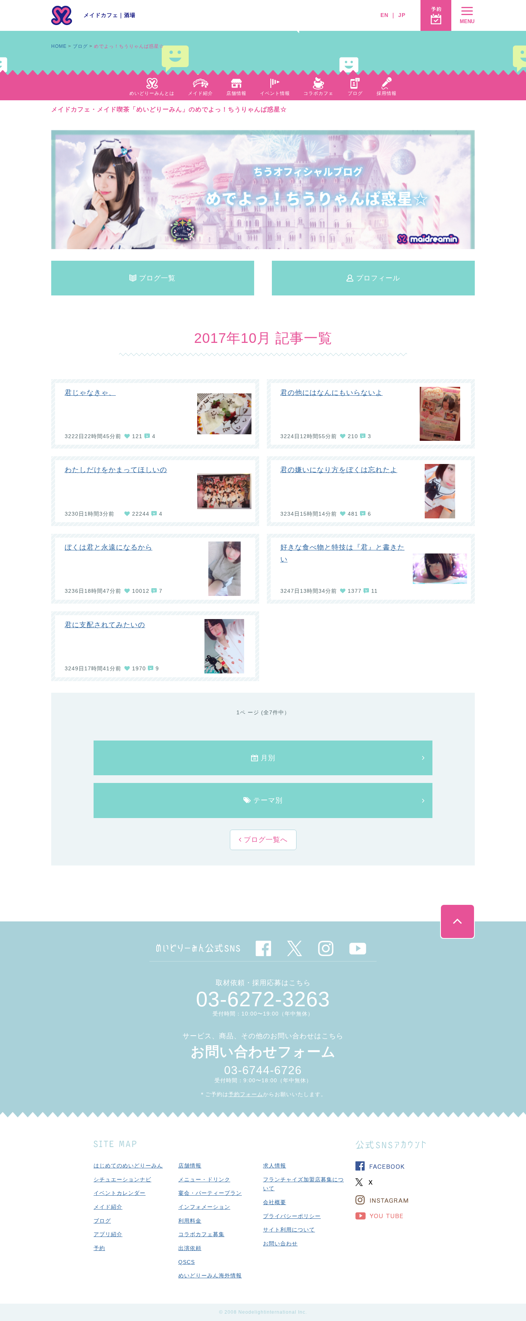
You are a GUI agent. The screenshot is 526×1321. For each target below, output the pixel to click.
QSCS (186, 1262)
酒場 (130, 15)
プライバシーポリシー (292, 1216)
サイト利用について (289, 1230)
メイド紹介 (108, 1207)
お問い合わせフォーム (263, 1051)
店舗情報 (189, 1165)
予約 (99, 1248)
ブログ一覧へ (264, 840)
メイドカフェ (101, 15)
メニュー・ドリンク (204, 1179)
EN (384, 15)
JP (401, 15)
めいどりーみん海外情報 (210, 1275)
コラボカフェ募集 (201, 1234)
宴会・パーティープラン (210, 1193)
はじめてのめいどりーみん (128, 1165)
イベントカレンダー (120, 1193)
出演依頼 (189, 1248)
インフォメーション (204, 1207)
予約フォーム (245, 1094)
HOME (59, 46)
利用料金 (189, 1221)
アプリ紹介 (108, 1234)
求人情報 (274, 1165)
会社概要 (274, 1202)
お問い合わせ (280, 1243)
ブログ (80, 46)
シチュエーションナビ (122, 1179)
